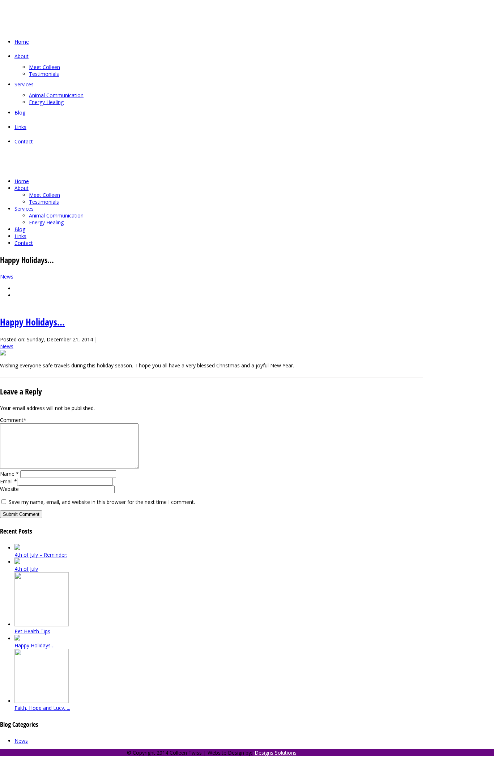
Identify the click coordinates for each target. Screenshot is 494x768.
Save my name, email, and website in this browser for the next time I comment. (102, 502)
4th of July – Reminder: (40, 554)
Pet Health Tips (32, 631)
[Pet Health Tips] (16, 295)
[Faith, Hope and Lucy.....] (16, 288)
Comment (13, 420)
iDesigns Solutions (275, 752)
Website (9, 489)
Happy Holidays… (32, 321)
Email (8, 481)
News (6, 276)
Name (9, 473)
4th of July (26, 568)
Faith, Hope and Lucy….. (42, 707)
